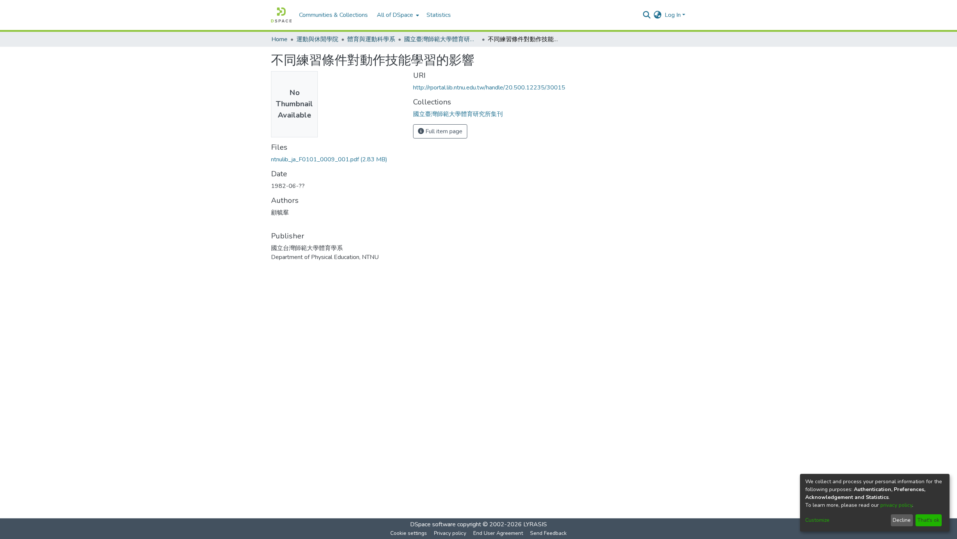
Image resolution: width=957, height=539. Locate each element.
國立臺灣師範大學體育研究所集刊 (441, 39)
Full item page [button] (443, 131)
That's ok (928, 520)
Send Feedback (548, 533)
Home (279, 39)
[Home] (281, 14)
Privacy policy (450, 533)
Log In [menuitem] (673, 15)
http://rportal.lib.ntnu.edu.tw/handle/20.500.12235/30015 (489, 87)
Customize (817, 520)
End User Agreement (498, 533)
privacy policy (896, 505)
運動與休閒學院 (317, 39)
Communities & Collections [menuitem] (333, 15)
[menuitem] (397, 15)
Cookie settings (408, 533)
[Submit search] (647, 14)
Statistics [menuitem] (439, 15)
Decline (902, 520)
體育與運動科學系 (371, 39)
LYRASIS (535, 524)
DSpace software (433, 524)
